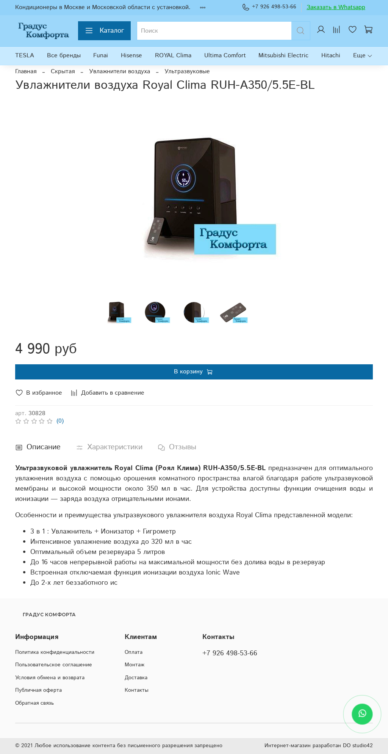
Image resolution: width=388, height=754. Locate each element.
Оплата (133, 652)
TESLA (24, 55)
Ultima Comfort (225, 55)
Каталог (112, 31)
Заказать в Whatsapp (336, 7)
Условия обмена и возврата (49, 678)
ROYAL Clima (173, 55)
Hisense (131, 55)
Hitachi (330, 55)
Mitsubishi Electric (283, 55)
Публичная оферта (38, 690)
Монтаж (134, 665)
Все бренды (64, 55)
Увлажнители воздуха (119, 71)
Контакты (137, 690)
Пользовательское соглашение (53, 665)
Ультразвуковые (187, 71)
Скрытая (63, 71)
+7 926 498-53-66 (274, 7)
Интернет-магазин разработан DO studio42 (318, 745)
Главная (25, 71)
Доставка (136, 678)
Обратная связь (34, 703)
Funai (100, 55)
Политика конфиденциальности (54, 652)
